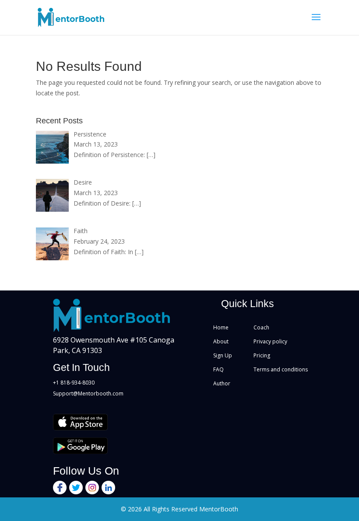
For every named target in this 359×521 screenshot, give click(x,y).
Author (221, 383)
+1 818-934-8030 (74, 382)
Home (221, 327)
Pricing (261, 355)
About (221, 341)
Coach (261, 327)
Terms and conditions (280, 369)
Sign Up (222, 355)
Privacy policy (270, 341)
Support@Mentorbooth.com (88, 393)
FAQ (218, 369)
